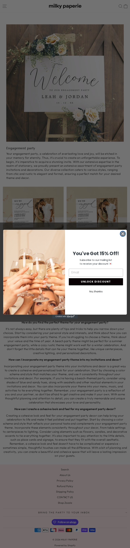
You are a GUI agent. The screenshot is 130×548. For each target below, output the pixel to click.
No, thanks (95, 291)
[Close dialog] (123, 234)
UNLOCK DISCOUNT (96, 282)
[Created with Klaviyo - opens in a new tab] (65, 316)
